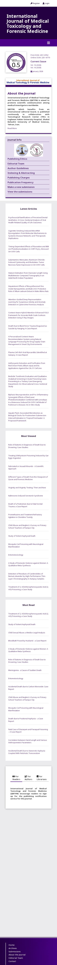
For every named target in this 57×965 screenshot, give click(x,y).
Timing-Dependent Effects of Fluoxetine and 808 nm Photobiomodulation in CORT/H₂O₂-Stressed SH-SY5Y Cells (28, 249)
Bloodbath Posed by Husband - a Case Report (27, 640)
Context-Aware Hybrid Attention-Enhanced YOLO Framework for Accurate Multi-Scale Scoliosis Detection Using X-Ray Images (28, 315)
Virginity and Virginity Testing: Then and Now (27, 487)
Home (12, 945)
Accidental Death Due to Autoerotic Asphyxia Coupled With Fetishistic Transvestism (26, 752)
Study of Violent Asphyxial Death (21, 536)
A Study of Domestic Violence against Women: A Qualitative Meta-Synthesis (28, 564)
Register (36, 3)
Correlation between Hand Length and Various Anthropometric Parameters (27, 741)
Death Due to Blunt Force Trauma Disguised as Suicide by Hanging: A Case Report (27, 327)
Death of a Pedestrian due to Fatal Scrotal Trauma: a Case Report (25, 505)
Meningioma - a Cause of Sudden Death (25, 670)
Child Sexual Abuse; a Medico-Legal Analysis (26, 632)
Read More (12, 128)
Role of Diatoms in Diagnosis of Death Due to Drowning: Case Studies (27, 446)
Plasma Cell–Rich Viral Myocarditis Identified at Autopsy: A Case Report (27, 353)
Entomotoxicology (15, 555)
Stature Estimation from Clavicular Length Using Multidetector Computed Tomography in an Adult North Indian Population (28, 275)
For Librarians (42, 778)
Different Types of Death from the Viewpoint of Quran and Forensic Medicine (28, 478)
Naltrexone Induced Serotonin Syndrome (25, 495)
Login (46, 3)
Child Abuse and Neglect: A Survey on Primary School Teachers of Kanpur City (27, 526)
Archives (13, 948)
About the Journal (17, 954)
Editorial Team (16, 958)
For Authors (28, 778)
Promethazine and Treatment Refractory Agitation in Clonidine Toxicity (25, 515)
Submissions (15, 951)
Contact (12, 961)
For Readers (16, 778)
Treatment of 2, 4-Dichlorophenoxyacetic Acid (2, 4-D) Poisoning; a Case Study (28, 588)
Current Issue (38, 64)
